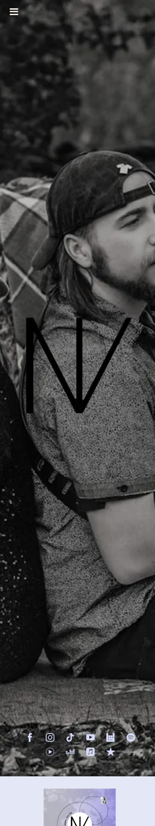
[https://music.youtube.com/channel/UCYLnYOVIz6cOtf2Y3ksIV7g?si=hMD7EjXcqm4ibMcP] (50, 752)
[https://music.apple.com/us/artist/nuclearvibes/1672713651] (90, 752)
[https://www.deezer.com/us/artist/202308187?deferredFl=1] (70, 752)
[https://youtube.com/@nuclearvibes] (90, 737)
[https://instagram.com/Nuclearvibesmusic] (50, 737)
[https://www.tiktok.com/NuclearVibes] (70, 737)
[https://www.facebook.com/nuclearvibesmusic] (30, 737)
